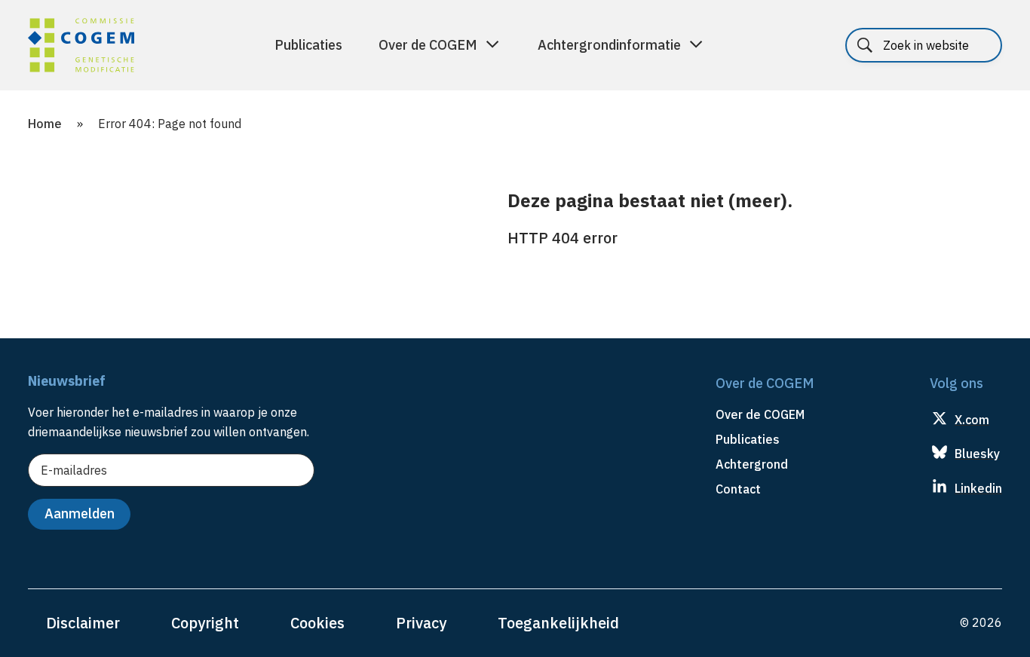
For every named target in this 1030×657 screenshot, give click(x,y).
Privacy (421, 622)
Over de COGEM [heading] (760, 414)
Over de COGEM (428, 44)
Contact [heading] (738, 489)
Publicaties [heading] (748, 439)
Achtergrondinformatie (609, 44)
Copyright (205, 622)
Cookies (317, 622)
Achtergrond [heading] (752, 464)
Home (45, 123)
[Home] (81, 47)
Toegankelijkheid (558, 622)
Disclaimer (83, 622)
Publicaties (308, 44)
